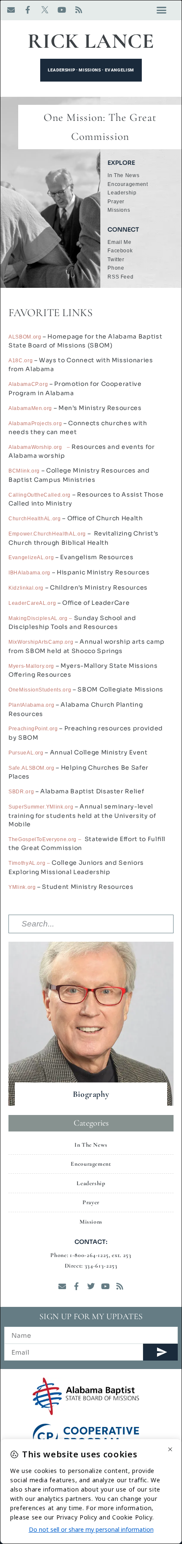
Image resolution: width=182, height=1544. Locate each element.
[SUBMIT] (160, 1352)
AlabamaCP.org (28, 384)
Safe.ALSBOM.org (31, 768)
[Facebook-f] (28, 9)
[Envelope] (11, 9)
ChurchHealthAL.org (34, 519)
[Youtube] (62, 9)
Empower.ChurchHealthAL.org (48, 534)
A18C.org (20, 360)
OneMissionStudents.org (39, 690)
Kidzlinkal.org (26, 588)
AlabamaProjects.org (35, 423)
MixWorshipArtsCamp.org (40, 642)
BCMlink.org (24, 471)
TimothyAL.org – (29, 863)
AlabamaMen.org (30, 408)
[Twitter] (91, 1286)
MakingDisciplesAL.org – (41, 618)
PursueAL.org (26, 753)
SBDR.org (21, 792)
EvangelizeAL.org (31, 557)
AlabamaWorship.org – (40, 447)
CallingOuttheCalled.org (39, 495)
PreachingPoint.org (33, 729)
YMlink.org (22, 887)
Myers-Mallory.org (31, 666)
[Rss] (78, 9)
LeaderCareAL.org (32, 603)
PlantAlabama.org (31, 705)
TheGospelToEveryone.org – (46, 839)
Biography (91, 1094)
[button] (162, 10)
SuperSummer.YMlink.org (40, 807)
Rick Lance (91, 41)
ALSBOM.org (24, 337)
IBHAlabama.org (29, 573)
